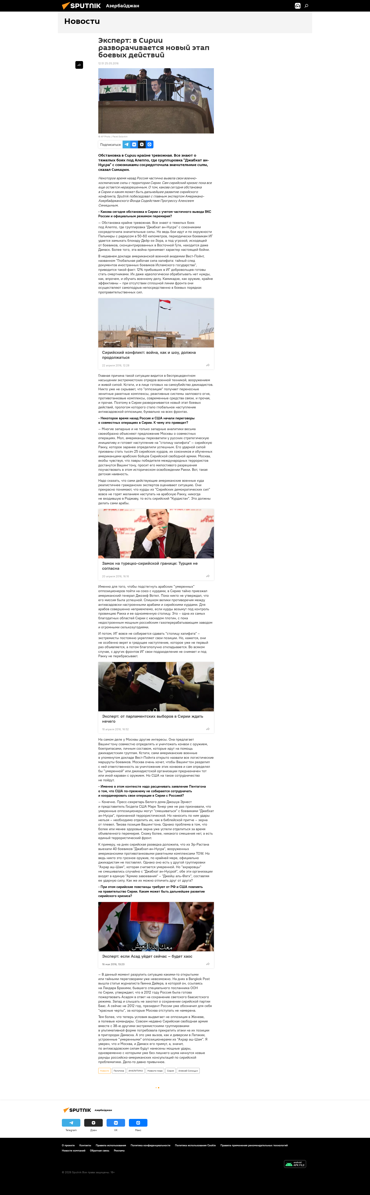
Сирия (170, 1070)
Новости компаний (73, 1150)
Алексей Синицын (188, 1070)
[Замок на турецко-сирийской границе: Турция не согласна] (156, 533)
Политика (119, 1070)
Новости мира (154, 1070)
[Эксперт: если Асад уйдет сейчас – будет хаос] (156, 926)
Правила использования (111, 1145)
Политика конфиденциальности (150, 1145)
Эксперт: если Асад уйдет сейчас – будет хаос (147, 956)
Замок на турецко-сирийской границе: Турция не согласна (150, 566)
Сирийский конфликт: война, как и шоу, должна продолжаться (149, 355)
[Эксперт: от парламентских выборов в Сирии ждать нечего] (156, 686)
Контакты (85, 1145)
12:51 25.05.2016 (108, 63)
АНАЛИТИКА (136, 1070)
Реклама (119, 1150)
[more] (208, 365)
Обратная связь (99, 1150)
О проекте (68, 1145)
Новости (104, 1070)
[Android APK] (295, 1164)
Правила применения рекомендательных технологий (254, 1145)
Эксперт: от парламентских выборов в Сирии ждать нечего (152, 719)
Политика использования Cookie (195, 1145)
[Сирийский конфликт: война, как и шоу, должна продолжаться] (156, 322)
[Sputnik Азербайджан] (83, 10)
